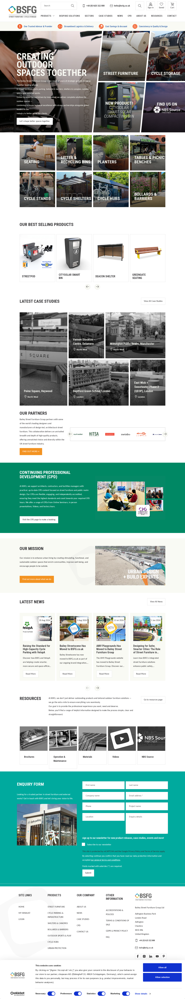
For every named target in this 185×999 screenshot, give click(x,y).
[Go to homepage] (22, 12)
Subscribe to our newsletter (99, 845)
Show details (141, 994)
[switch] (78, 993)
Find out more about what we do (36, 579)
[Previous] (87, 287)
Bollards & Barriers (58, 930)
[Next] (97, 287)
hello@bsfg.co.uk (122, 5)
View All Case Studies (153, 301)
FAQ (107, 937)
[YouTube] (157, 956)
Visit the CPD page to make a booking (38, 520)
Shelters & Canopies (58, 923)
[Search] (72, 6)
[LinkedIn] (150, 956)
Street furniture (56, 907)
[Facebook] (137, 956)
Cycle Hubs (53, 942)
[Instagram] (144, 956)
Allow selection (162, 977)
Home (21, 907)
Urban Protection (57, 948)
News (79, 913)
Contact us (82, 932)
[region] (92, 257)
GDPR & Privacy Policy (117, 931)
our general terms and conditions (105, 860)
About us (81, 907)
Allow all (162, 967)
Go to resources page (153, 700)
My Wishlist (24, 913)
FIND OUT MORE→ (30, 451)
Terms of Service (152, 851)
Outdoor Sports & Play (59, 936)
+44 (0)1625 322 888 (95, 5)
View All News (156, 602)
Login (21, 919)
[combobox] (55, 6)
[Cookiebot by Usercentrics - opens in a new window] (17, 994)
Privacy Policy (134, 851)
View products (33, 163)
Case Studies (83, 919)
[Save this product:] (50, 277)
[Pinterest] (163, 956)
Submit (88, 873)
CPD (78, 926)
